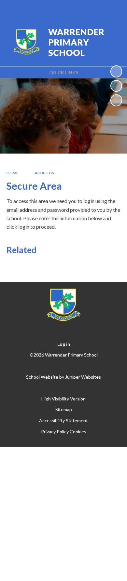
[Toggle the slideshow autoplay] (116, 71)
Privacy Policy (55, 431)
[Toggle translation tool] (80, 9)
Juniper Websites (83, 377)
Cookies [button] (78, 431)
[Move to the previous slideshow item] (116, 86)
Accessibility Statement (63, 420)
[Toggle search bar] (97, 9)
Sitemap (63, 409)
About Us (44, 173)
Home (12, 173)
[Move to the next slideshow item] (116, 100)
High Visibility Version (63, 398)
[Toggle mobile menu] (114, 9)
